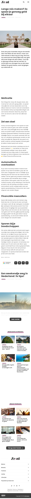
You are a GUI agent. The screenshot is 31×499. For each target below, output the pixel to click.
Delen (15, 262)
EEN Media (26, 496)
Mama (3, 464)
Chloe (19, 17)
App (27, 262)
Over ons (15, 489)
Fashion (3, 471)
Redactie (10, 489)
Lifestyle (3, 477)
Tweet (19, 262)
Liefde (3, 474)
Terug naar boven (14, 448)
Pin (23, 262)
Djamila (20, 279)
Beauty (3, 467)
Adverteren (20, 489)
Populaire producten (7, 480)
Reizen (3, 17)
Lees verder (15, 319)
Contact (21, 490)
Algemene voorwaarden (13, 490)
